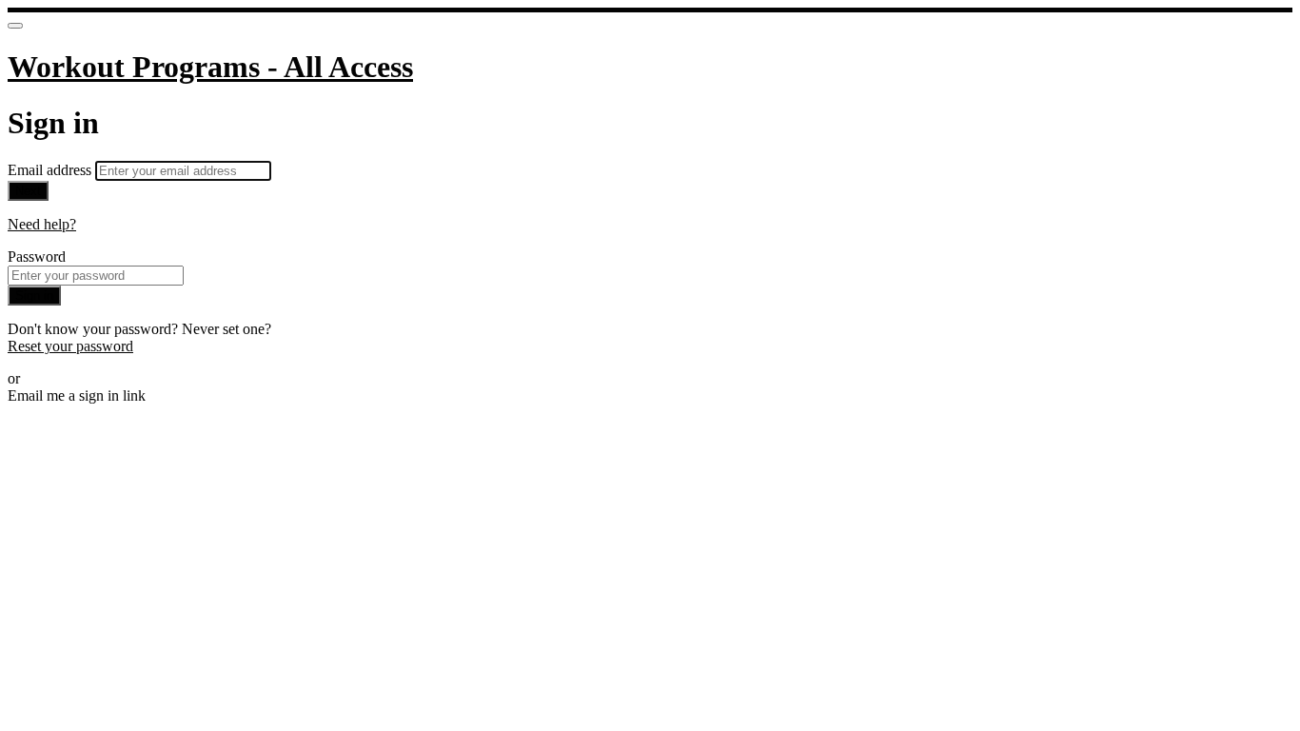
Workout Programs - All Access (210, 66)
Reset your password (70, 346)
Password (37, 256)
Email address (51, 170)
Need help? (42, 224)
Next (28, 191)
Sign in (34, 295)
